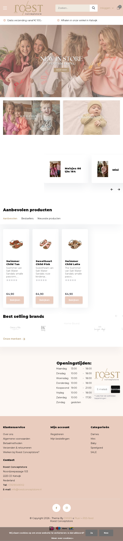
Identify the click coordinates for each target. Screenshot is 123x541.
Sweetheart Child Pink (44, 263)
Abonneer (115, 389)
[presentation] (112, 189)
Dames (95, 434)
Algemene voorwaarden (16, 438)
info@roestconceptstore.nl (26, 489)
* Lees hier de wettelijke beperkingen (104, 397)
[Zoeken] (94, 8)
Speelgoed (97, 447)
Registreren (57, 434)
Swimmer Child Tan (13, 263)
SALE (94, 452)
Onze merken (12, 338)
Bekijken (15, 300)
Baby (93, 443)
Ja (91, 533)
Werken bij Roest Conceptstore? (21, 452)
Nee (106, 533)
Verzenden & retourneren (17, 447)
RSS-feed (88, 518)
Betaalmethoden (12, 443)
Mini (93, 438)
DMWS (68, 518)
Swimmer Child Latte (72, 263)
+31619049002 (16, 485)
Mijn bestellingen (60, 438)
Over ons (8, 434)
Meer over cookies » (62, 538)
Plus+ (77, 518)
